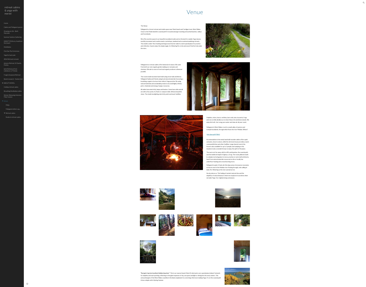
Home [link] (6, 23)
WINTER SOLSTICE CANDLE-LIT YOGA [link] (10, 70)
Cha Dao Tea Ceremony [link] (11, 51)
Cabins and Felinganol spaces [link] (13, 27)
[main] (195, 12)
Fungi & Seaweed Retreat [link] (12, 75)
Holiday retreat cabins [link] (11, 87)
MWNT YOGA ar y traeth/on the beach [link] (13, 42)
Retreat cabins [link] (10, 113)
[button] (363, 2)
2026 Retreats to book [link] (11, 59)
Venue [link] (6, 101)
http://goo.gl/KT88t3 (213, 134)
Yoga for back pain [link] (9, 55)
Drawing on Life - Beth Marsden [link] (11, 32)
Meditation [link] (7, 47)
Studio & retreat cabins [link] (13, 117)
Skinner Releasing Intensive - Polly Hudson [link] (13, 96)
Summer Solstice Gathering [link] (12, 37)
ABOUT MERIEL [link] (9, 83)
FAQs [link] (7, 105)
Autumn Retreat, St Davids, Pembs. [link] (12, 64)
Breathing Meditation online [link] (13, 91)
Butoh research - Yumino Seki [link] (13, 79)
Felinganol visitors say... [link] (13, 109)
